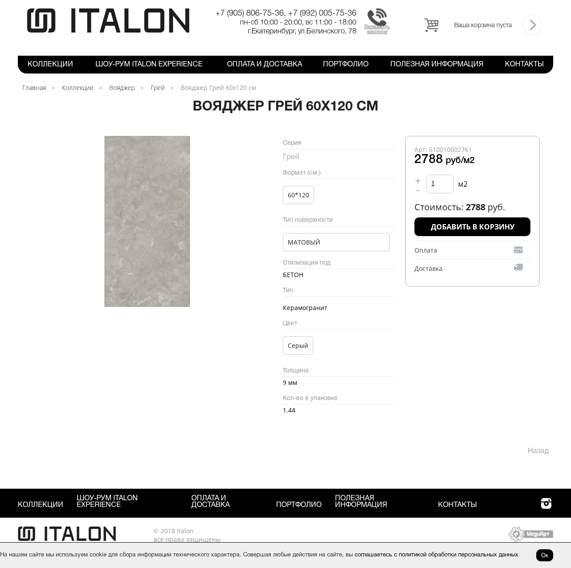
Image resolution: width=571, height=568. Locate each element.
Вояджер (122, 87)
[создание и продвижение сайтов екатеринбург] (531, 539)
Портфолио (345, 64)
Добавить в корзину (472, 227)
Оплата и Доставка (264, 64)
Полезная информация (437, 64)
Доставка (428, 268)
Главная (34, 87)
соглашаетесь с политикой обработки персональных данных (436, 555)
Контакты (524, 64)
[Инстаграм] (546, 508)
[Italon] (108, 31)
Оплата (425, 250)
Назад (538, 451)
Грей (158, 87)
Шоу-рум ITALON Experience (149, 64)
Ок (544, 555)
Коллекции (50, 64)
